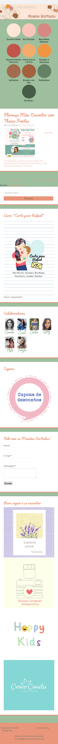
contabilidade (10, 161)
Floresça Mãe (32, 161)
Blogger (53, 728)
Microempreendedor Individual (18, 166)
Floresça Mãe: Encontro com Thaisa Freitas (29, 117)
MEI (44, 163)
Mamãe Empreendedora (31, 163)
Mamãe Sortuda (26, 125)
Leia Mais (48, 132)
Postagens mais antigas (45, 179)
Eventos (21, 161)
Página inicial (17, 179)
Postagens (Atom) (17, 185)
